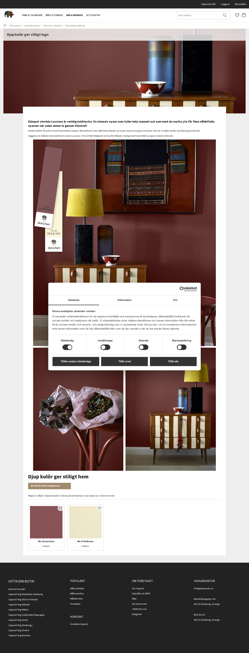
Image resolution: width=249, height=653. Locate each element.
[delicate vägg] (85, 522)
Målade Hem (76, 598)
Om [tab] (175, 300)
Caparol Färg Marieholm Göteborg (25, 594)
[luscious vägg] (46, 522)
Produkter (75, 604)
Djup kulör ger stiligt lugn (75, 25)
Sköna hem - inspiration (53, 25)
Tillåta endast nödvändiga (76, 361)
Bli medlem (240, 4)
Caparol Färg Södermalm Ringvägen (26, 615)
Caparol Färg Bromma (19, 635)
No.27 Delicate (85, 541)
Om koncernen (139, 604)
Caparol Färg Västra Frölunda (23, 599)
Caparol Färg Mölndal (19, 604)
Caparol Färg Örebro (18, 630)
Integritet (137, 614)
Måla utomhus (54, 15)
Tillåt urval (124, 361)
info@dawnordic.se (203, 588)
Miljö (134, 598)
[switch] (105, 347)
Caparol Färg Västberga (20, 625)
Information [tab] (124, 300)
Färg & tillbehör (32, 15)
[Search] (224, 15)
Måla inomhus (74, 15)
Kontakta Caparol (79, 624)
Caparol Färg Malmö (18, 609)
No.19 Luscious (46, 541)
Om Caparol (138, 588)
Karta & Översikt (16, 589)
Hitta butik (93, 15)
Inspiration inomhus (32, 25)
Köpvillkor (137, 593)
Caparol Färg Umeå (18, 620)
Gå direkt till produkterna (45, 486)
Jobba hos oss (139, 609)
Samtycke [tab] (74, 300)
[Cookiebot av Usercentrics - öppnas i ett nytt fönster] (182, 289)
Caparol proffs (208, 4)
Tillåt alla (173, 361)
